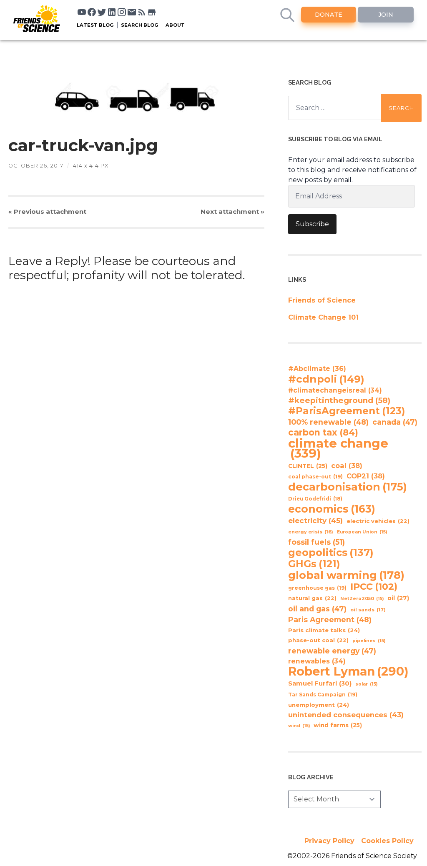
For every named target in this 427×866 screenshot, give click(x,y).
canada (394, 422)
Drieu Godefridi (315, 499)
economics (331, 509)
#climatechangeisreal (335, 390)
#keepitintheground (339, 400)
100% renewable (328, 422)
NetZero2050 (362, 598)
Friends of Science (322, 300)
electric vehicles (378, 521)
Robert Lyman (348, 671)
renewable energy (332, 650)
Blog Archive (311, 777)
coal (346, 465)
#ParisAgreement (346, 411)
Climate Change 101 (323, 317)
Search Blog (139, 25)
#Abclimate (317, 369)
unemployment (318, 704)
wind (299, 725)
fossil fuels (316, 542)
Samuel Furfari (320, 683)
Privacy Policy (329, 841)
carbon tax (323, 433)
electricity (315, 520)
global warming (346, 575)
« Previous (47, 211)
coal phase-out (315, 476)
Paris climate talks (324, 630)
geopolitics (331, 553)
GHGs (314, 564)
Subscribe (312, 224)
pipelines (368, 640)
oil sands (368, 610)
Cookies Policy (387, 841)
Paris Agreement (330, 619)
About (175, 25)
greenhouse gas (317, 588)
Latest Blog (95, 25)
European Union (362, 532)
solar (366, 684)
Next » (232, 211)
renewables (317, 661)
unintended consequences (346, 715)
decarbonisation (347, 487)
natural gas (312, 598)
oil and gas (317, 608)
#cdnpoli (326, 379)
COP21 (366, 476)
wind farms (338, 725)
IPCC (373, 587)
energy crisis (310, 532)
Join (385, 14)
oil (398, 598)
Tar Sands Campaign (322, 694)
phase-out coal (318, 640)
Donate (328, 14)
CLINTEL (307, 466)
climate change (338, 448)
